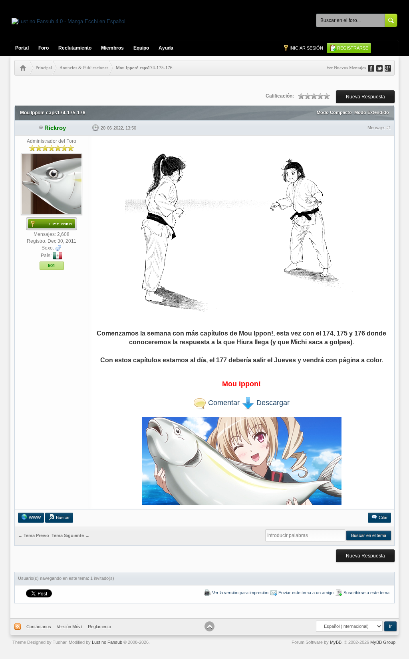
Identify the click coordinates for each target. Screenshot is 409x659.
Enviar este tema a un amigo (306, 592)
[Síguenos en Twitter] (382, 67)
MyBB (335, 642)
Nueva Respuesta (365, 97)
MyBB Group (382, 642)
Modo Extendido (371, 112)
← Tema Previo (33, 535)
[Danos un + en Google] (390, 67)
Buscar (63, 517)
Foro (43, 48)
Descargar (272, 403)
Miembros (112, 48)
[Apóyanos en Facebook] (373, 67)
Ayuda (166, 48)
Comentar (223, 403)
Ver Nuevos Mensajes (346, 67)
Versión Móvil (69, 626)
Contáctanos (38, 626)
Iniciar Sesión (306, 48)
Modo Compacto (334, 112)
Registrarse (352, 48)
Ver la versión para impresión (240, 592)
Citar (383, 517)
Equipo (141, 48)
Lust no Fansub (107, 642)
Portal (22, 48)
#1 (388, 127)
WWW (35, 517)
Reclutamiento (74, 48)
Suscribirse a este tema (366, 592)
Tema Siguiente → (70, 535)
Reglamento (99, 626)
